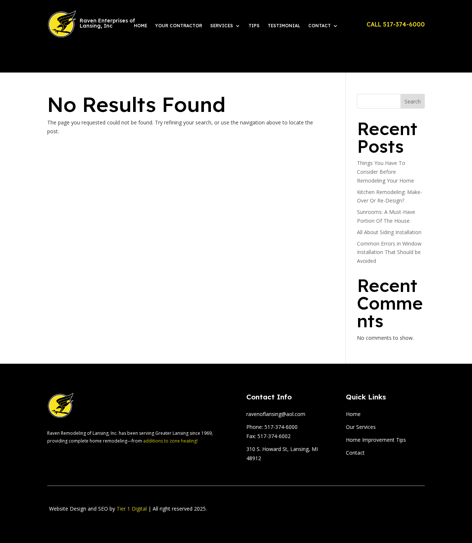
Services (221, 25)
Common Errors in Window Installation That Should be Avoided (389, 252)
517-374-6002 (274, 436)
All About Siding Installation (389, 232)
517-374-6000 (281, 426)
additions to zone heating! (170, 441)
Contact (319, 25)
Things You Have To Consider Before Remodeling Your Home (385, 171)
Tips (254, 25)
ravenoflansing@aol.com (275, 413)
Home (140, 25)
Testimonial (284, 25)
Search (413, 101)
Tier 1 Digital (132, 508)
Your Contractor (178, 25)
